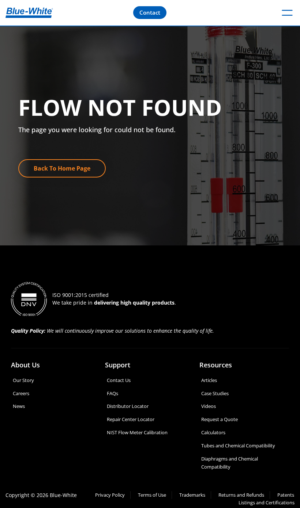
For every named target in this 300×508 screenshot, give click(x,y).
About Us (25, 364)
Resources (215, 364)
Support (117, 364)
